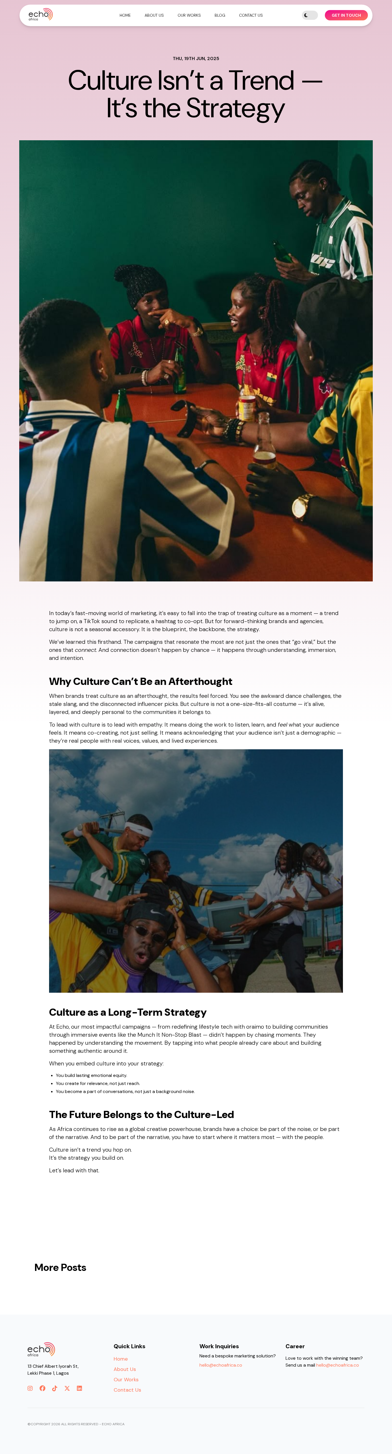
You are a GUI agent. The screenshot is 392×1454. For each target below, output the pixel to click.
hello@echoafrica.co (220, 1365)
